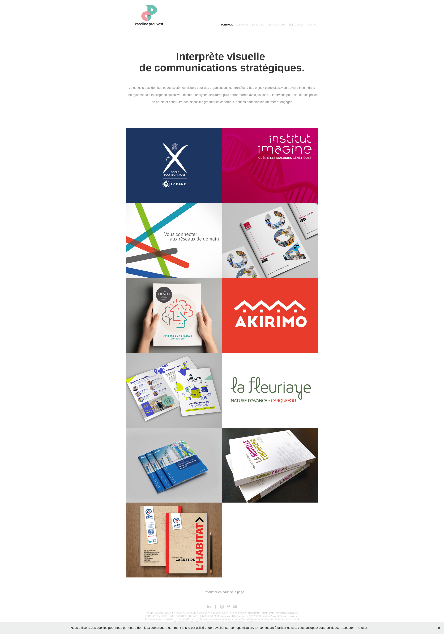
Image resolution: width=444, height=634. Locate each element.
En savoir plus (276, 25)
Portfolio (227, 25)
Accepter (347, 627)
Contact (313, 25)
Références (296, 25)
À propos (242, 25)
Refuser (361, 627)
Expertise (258, 25)
